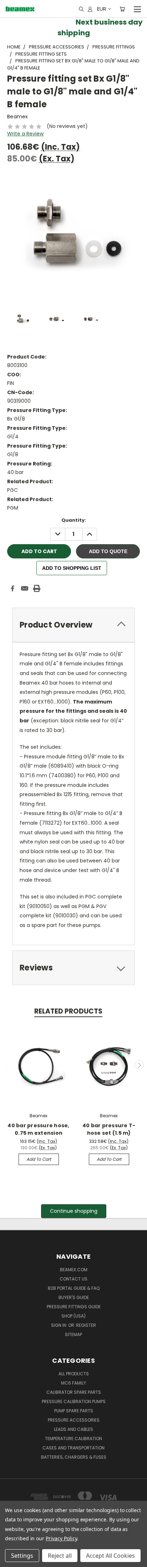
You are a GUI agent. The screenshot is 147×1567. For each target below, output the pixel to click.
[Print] (36, 588)
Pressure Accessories (74, 1420)
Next (139, 1064)
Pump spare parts (73, 1411)
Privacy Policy (61, 1538)
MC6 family (73, 1383)
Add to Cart (38, 1159)
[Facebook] (12, 588)
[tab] (73, 625)
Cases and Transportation (73, 1448)
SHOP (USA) (73, 1316)
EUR (101, 8)
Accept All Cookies (110, 1556)
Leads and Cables (73, 1429)
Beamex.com (73, 1270)
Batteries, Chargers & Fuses (73, 1457)
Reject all (60, 1556)
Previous (8, 1064)
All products (74, 1374)
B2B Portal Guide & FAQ (74, 1288)
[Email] (24, 588)
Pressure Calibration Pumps (74, 1401)
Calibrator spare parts (73, 1392)
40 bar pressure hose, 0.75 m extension (38, 1129)
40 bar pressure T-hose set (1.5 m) (109, 1129)
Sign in (59, 1325)
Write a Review (25, 133)
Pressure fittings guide (74, 1307)
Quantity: (73, 520)
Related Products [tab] (68, 1011)
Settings (22, 1556)
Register (86, 1325)
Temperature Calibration (73, 1438)
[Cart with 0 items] (122, 8)
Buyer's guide (74, 1297)
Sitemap (73, 1334)
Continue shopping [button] (73, 1211)
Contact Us (73, 1279)
